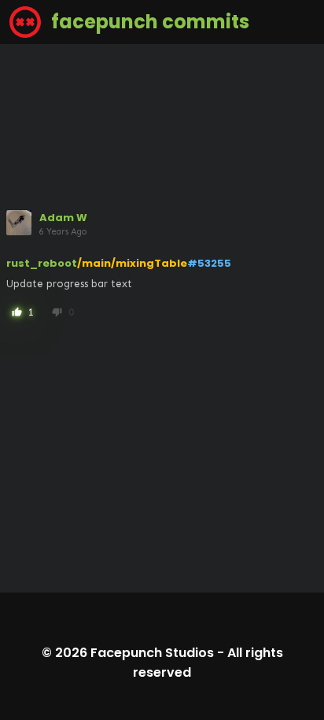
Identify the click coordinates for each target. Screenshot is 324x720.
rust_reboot (41, 263)
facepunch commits (148, 22)
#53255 (209, 263)
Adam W (63, 217)
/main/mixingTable (132, 263)
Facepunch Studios (152, 653)
